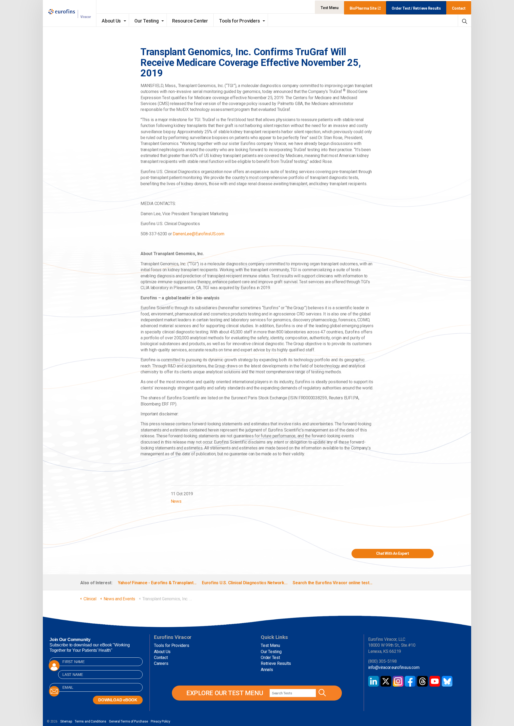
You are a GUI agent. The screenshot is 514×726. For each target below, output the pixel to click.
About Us (111, 21)
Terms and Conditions (90, 721)
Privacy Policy (160, 721)
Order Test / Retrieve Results (416, 8)
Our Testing (146, 21)
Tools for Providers (239, 21)
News (176, 501)
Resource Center (190, 21)
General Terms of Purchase (128, 721)
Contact (459, 8)
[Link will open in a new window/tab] (373, 681)
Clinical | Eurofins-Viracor (69, 13)
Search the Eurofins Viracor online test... (332, 582)
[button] (321, 693)
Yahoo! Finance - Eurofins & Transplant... (157, 582)
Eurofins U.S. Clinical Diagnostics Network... (244, 582)
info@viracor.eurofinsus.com (393, 667)
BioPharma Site (363, 8)
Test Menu (329, 8)
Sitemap (66, 721)
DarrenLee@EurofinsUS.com (198, 233)
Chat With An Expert (392, 553)
